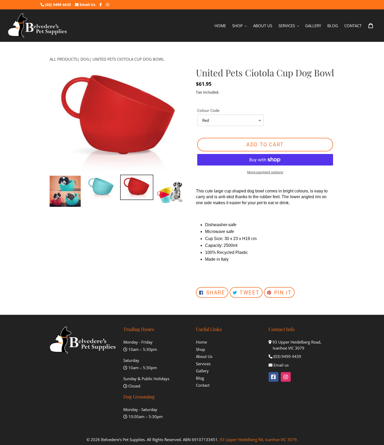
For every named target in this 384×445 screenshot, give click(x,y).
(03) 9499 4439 (57, 4)
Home (201, 342)
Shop (200, 349)
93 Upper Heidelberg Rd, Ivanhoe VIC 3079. (259, 439)
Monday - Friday (138, 342)
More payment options (265, 172)
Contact (203, 385)
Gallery (202, 370)
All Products (63, 59)
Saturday (131, 360)
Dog (84, 59)
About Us (204, 356)
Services (203, 363)
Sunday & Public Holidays (146, 378)
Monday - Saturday (140, 409)
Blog (200, 378)
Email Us (87, 4)
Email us (281, 365)
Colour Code (208, 110)
